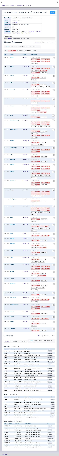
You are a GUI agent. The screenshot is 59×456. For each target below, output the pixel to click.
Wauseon (12, 171)
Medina (12, 98)
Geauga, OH (25, 283)
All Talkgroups (14, 341)
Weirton (12, 316)
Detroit (11, 115)
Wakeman (12, 311)
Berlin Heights (13, 147)
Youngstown (13, 297)
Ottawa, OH (25, 304)
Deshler (12, 189)
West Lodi (12, 89)
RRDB (3, 5)
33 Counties (14, 22)
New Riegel (12, 224)
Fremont (12, 140)
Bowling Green (13, 199)
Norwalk (12, 271)
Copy (14, 346)
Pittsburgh (12, 328)
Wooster (12, 106)
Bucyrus (12, 164)
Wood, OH (25, 199)
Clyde (11, 257)
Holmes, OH (25, 233)
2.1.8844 (5, 454)
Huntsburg (12, 283)
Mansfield (12, 159)
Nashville (12, 238)
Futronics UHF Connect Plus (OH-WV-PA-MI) (20, 5)
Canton (12, 292)
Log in (7, 46)
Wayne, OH (25, 106)
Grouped (7, 341)
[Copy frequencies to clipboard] (53, 58)
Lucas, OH (25, 75)
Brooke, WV (25, 316)
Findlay (11, 66)
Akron (11, 217)
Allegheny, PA (26, 328)
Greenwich (12, 180)
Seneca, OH (25, 89)
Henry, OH (25, 189)
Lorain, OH (25, 250)
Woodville (12, 243)
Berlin (11, 233)
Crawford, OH (26, 164)
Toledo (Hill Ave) (13, 129)
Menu (53, 12)
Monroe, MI (25, 206)
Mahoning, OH (26, 297)
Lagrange (12, 278)
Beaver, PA (25, 321)
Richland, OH (26, 159)
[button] (57, 2)
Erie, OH (25, 57)
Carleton (12, 206)
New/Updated (23, 341)
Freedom (12, 321)
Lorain (11, 250)
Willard (11, 82)
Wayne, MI (25, 115)
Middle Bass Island (14, 304)
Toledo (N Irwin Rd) (14, 120)
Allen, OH (25, 154)
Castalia (12, 57)
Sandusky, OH (26, 140)
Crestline (12, 264)
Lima (11, 154)
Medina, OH (25, 98)
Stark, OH (25, 292)
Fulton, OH (25, 171)
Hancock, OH (26, 66)
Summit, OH (25, 217)
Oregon (12, 75)
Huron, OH (25, 82)
